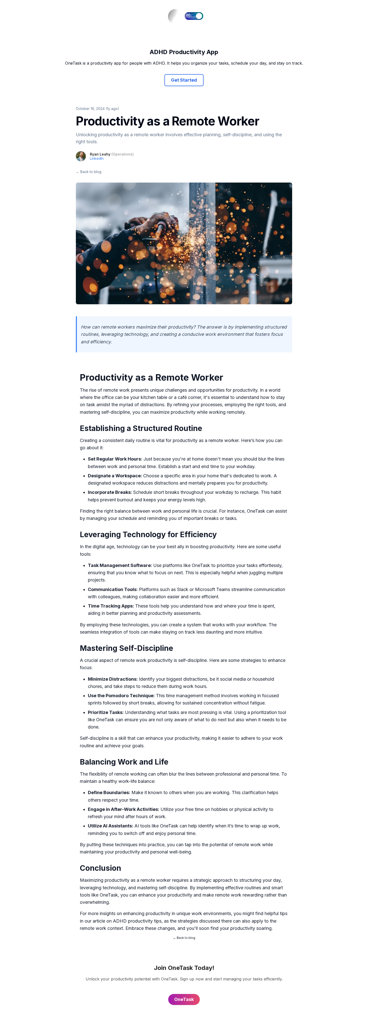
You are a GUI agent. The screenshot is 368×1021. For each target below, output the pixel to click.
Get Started (184, 80)
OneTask (256, 511)
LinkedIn (97, 158)
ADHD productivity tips (137, 921)
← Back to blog (88, 172)
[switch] (194, 16)
